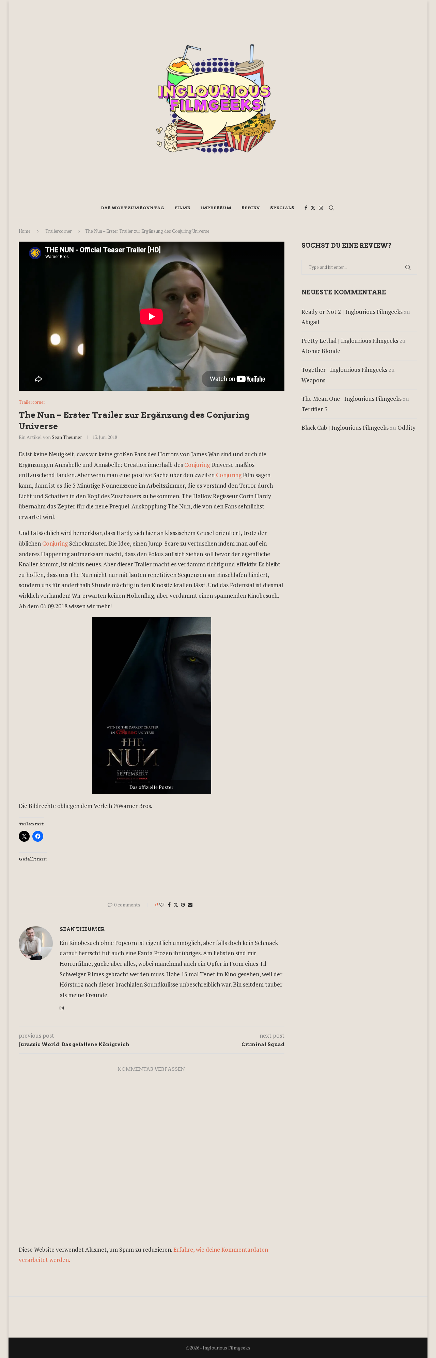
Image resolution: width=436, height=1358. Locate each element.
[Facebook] (306, 208)
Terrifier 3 (314, 409)
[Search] (331, 208)
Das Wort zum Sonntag (132, 207)
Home (25, 231)
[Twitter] (313, 208)
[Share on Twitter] (175, 904)
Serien (251, 207)
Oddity (407, 427)
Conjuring (197, 465)
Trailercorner (58, 231)
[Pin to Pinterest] (183, 904)
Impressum (215, 207)
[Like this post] (161, 904)
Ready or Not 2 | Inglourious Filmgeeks (352, 312)
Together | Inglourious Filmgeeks (344, 369)
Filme (182, 207)
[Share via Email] (190, 904)
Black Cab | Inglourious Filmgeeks (345, 427)
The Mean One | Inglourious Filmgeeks (351, 398)
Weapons (313, 380)
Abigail (310, 322)
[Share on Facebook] (169, 904)
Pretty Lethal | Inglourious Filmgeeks (349, 341)
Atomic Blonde (320, 351)
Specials (282, 207)
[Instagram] (321, 208)
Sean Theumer (67, 437)
